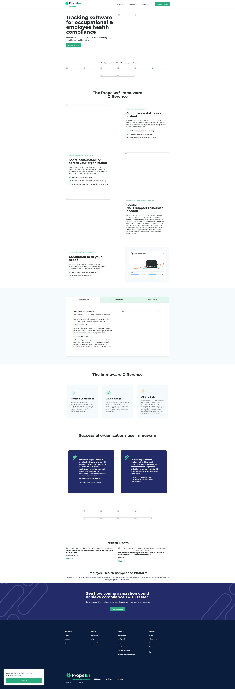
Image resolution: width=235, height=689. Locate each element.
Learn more (17, 675)
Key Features (122, 635)
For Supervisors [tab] (83, 300)
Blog (92, 639)
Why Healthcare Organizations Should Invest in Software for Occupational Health (141, 554)
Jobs (66, 643)
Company (132, 4)
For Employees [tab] (152, 300)
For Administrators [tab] (117, 300)
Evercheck (108, 679)
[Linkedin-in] (150, 652)
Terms (151, 643)
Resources (144, 4)
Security (120, 647)
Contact (67, 639)
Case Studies (95, 643)
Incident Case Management (126, 654)
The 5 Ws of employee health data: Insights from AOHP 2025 (89, 551)
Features (120, 4)
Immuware (119, 679)
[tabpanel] (117, 329)
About (67, 635)
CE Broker (97, 679)
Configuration (122, 639)
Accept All (24, 681)
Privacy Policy (153, 639)
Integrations (121, 643)
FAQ (150, 647)
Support (151, 635)
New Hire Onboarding (124, 651)
